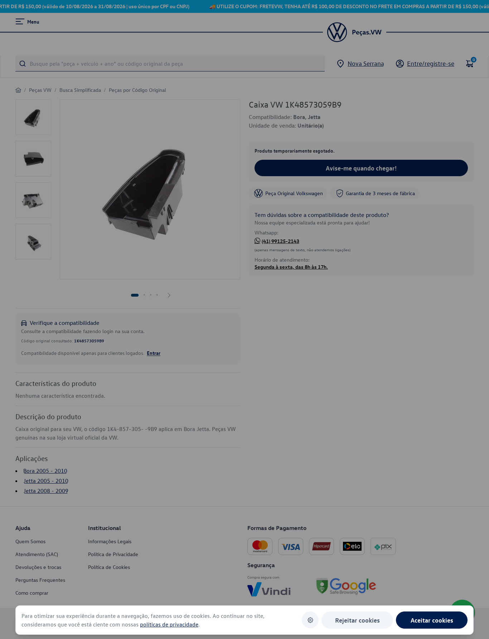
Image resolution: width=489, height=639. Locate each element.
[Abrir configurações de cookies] (310, 619)
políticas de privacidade (169, 624)
